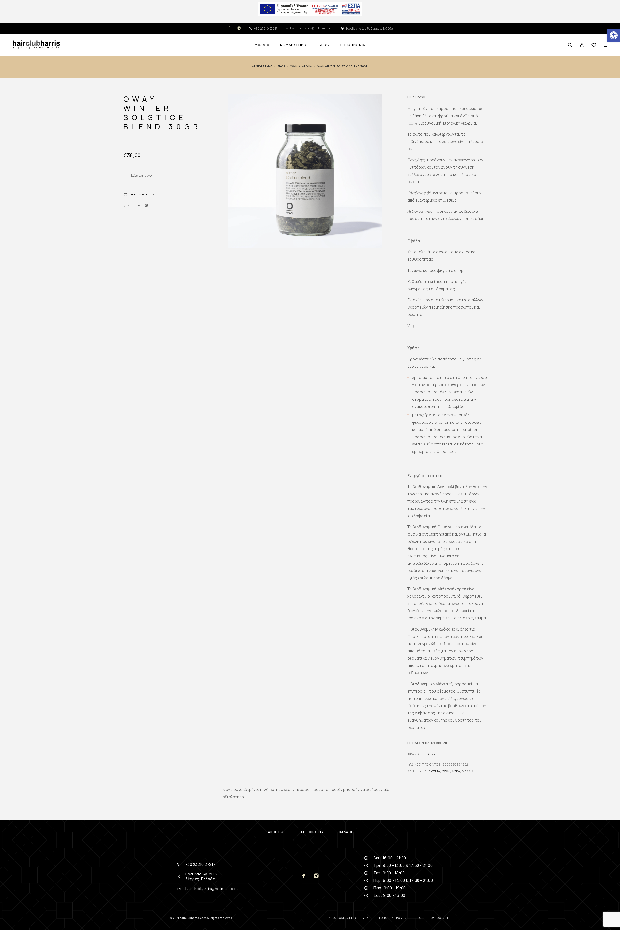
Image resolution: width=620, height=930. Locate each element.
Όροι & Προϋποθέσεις (433, 918)
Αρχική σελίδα (262, 66)
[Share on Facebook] (139, 206)
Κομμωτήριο (294, 45)
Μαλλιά (262, 45)
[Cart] (606, 45)
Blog (324, 45)
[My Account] (582, 45)
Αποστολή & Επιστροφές (349, 918)
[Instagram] (239, 28)
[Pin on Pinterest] (146, 206)
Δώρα (456, 771)
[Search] (570, 45)
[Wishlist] (594, 45)
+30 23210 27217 (266, 28)
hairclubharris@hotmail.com (311, 28)
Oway (293, 66)
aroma (307, 66)
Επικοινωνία (352, 45)
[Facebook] (229, 28)
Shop (281, 66)
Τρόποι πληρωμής (392, 918)
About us (277, 832)
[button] (613, 35)
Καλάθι (345, 832)
